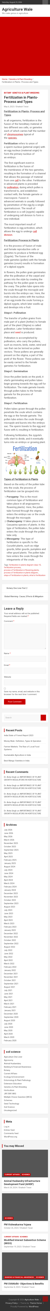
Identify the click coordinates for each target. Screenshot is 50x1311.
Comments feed (11, 1133)
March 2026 (9, 840)
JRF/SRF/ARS (10, 1093)
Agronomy (8, 1060)
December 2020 (11, 1014)
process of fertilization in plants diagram (21, 573)
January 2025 (10, 863)
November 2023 (11, 897)
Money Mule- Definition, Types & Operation (22, 741)
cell (17, 180)
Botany (7, 93)
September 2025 (11, 850)
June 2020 (8, 1027)
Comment (9, 621)
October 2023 (10, 900)
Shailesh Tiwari (22, 107)
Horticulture (9, 1090)
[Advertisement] (25, 43)
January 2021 (10, 1010)
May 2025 (8, 853)
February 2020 (10, 1040)
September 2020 (11, 1017)
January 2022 (10, 970)
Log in (6, 1126)
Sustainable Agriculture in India (17, 755)
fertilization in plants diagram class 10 (25, 565)
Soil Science (9, 1107)
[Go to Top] (45, 1299)
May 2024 (8, 876)
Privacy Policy (12, 1303)
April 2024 (8, 880)
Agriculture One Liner (13, 1057)
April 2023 (8, 920)
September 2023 (11, 903)
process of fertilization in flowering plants (21, 570)
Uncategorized (10, 1110)
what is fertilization (37, 575)
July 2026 (8, 830)
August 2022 (9, 947)
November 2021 (11, 977)
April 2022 (8, 960)
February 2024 (10, 887)
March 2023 (9, 923)
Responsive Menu (45, 2)
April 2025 (8, 856)
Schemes (8, 1100)
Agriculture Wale (17, 9)
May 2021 (8, 997)
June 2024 (8, 873)
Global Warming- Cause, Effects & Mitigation (23, 596)
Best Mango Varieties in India (16, 760)
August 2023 (9, 907)
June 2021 (8, 994)
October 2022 (10, 940)
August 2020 (9, 1020)
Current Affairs (10, 1073)
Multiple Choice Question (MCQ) (18, 1097)
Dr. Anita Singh (10, 777)
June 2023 (8, 913)
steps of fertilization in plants (16, 575)
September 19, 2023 (12, 1247)
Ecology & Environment (14, 1077)
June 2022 (8, 953)
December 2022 (11, 933)
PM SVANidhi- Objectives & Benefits (24, 1283)
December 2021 (11, 973)
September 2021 (11, 983)
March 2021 (9, 1004)
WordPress (34, 1306)
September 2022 (11, 943)
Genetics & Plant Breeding (25, 93)
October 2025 (10, 846)
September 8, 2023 (12, 1287)
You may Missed (14, 1146)
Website (7, 677)
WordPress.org (10, 1137)
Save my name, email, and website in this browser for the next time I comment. (22, 693)
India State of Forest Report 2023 (18, 735)
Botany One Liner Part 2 (17, 588)
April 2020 (8, 1034)
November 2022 (11, 937)
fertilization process (12, 567)
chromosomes (15, 134)
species (12, 137)
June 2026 (8, 833)
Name (7, 653)
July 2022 (8, 950)
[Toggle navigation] (5, 73)
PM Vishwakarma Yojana (17, 1224)
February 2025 (10, 860)
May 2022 (8, 957)
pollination (12, 187)
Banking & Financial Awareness (17, 1067)
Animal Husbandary (12, 1063)
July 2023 (8, 910)
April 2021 (8, 1000)
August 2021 (9, 987)
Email (7, 665)
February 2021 (10, 1007)
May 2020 (8, 1030)
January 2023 (10, 930)
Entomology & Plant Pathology (17, 1080)
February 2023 (10, 927)
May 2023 (8, 917)
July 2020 (8, 1024)
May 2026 (8, 836)
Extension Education (13, 1083)
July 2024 (8, 870)
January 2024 (10, 890)
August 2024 (9, 866)
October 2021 (10, 980)
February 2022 (10, 967)
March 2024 (9, 883)
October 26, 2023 (11, 1228)
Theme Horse (36, 1303)
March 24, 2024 (10, 1187)
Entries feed (9, 1130)
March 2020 (9, 1037)
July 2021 (8, 990)
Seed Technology (11, 1103)
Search (43, 718)
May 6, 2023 (9, 107)
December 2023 (11, 893)
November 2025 (11, 843)
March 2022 (9, 963)
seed (18, 332)
